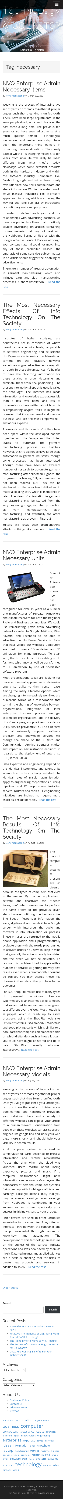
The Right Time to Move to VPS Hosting (33, 1340)
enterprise (12, 1440)
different (7, 1435)
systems (53, 1458)
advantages (9, 1420)
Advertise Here (18, 1407)
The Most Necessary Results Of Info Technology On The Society (31, 827)
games (40, 1440)
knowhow (43, 1445)
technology (28, 1464)
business (11, 1426)
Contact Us (16, 1403)
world (16, 1470)
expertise (29, 1440)
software (15, 1458)
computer (31, 1426)
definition (51, 1431)
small (6, 1458)
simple (54, 1455)
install (32, 1445)
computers (10, 1431)
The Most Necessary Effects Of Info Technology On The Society (31, 314)
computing (24, 1432)
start (24, 1458)
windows (7, 1470)
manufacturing (22, 1451)
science (45, 1454)
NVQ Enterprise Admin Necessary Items (31, 86)
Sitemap (14, 1411)
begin (37, 1420)
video (55, 1465)
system (41, 1458)
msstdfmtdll (46, 1451)
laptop (8, 1450)
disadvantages (28, 1435)
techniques (8, 1465)
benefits (45, 1420)
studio (31, 1459)
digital (16, 1436)
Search (7, 1303)
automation (24, 1420)
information (20, 1445)
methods (34, 1450)
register (36, 1454)
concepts (37, 1431)
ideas (7, 1445)
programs (25, 1455)
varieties (47, 1465)
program (15, 1455)
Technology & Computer (32, 17)
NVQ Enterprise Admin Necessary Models (31, 1071)
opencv (6, 1455)
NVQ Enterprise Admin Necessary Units (31, 555)
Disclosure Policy (19, 1400)
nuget (56, 1451)
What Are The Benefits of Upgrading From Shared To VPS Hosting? (34, 1335)
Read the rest (47, 800)
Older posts (10, 1288)
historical (49, 1440)
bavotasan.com (46, 1492)
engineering (43, 1435)
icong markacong (15, 95)
